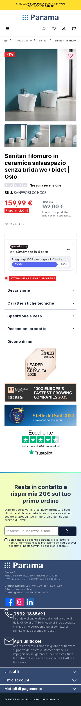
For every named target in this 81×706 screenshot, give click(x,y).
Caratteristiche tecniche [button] (30, 303)
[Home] (6, 41)
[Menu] (7, 29)
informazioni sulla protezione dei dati (41, 542)
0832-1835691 (29, 614)
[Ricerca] (43, 29)
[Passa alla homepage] (40, 17)
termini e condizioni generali (49, 545)
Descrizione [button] (18, 290)
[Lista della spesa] (54, 29)
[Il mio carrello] (74, 29)
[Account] (64, 29)
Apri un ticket (27, 641)
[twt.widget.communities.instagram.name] (20, 602)
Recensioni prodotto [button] (27, 328)
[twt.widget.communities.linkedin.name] (30, 602)
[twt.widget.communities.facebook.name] (9, 602)
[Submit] (67, 531)
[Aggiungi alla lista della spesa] (70, 55)
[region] (40, 99)
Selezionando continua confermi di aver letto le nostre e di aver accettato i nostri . (42, 542)
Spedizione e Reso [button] (24, 316)
